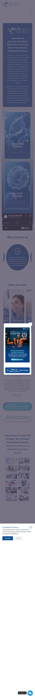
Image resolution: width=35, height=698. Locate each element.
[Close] (30, 324)
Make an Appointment (18, 370)
